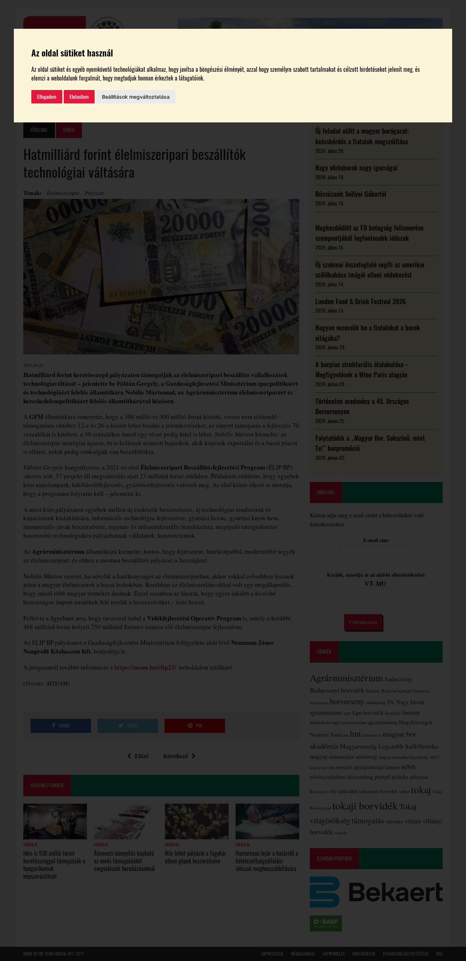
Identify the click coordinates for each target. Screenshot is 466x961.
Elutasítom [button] (79, 96)
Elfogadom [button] (46, 96)
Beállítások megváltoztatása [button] (136, 97)
